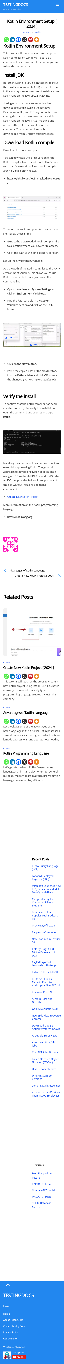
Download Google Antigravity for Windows (46, 1027)
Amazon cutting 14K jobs (43, 1044)
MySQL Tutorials (41, 1196)
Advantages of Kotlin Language (27, 570)
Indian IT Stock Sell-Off (45, 972)
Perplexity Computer (44, 932)
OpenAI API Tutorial (43, 1190)
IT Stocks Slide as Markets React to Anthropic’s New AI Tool (46, 982)
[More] (36, 39)
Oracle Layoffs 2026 (43, 925)
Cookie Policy (10, 1338)
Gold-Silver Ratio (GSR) (45, 1009)
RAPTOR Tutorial (41, 1184)
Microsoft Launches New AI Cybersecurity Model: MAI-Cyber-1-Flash (46, 889)
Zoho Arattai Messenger (46, 1085)
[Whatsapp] (6, 39)
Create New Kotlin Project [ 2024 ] (35, 575)
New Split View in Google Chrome (46, 1017)
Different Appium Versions (42, 1077)
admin (27, 32)
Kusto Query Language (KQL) (45, 867)
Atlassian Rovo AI (42, 992)
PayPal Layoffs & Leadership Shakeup (44, 964)
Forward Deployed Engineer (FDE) (43, 877)
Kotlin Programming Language (26, 753)
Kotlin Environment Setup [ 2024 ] (32, 23)
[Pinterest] (30, 39)
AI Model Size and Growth (42, 1000)
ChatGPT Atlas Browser (45, 1052)
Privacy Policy (10, 1332)
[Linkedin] (12, 39)
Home (6, 1313)
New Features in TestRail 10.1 (46, 940)
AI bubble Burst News (44, 1035)
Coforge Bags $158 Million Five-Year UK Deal (43, 952)
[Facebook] (18, 39)
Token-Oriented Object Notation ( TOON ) (45, 1060)
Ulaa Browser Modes (44, 1069)
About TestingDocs (13, 1319)
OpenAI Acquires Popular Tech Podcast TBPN (45, 916)
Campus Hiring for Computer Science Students (42, 902)
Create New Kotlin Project (22, 496)
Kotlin (38, 32)
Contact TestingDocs (14, 1326)
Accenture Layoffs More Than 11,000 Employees (46, 1094)
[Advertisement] (17, 810)
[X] (24, 39)
